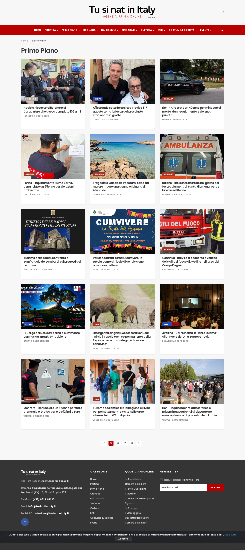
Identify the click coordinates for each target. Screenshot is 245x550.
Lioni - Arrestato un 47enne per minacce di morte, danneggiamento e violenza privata (191, 111)
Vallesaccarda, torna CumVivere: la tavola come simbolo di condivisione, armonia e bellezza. (118, 261)
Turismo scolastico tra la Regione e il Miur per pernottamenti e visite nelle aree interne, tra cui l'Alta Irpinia (121, 411)
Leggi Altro (230, 534)
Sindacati (128, 30)
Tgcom (129, 503)
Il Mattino (130, 493)
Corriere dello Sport (136, 522)
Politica (50, 30)
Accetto (123, 538)
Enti (160, 30)
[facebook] (223, 12)
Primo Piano (70, 30)
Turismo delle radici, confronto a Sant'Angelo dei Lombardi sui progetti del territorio (52, 261)
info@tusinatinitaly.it (42, 506)
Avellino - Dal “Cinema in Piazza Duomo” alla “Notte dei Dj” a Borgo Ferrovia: (189, 335)
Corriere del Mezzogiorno (139, 498)
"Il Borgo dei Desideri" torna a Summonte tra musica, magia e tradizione (52, 335)
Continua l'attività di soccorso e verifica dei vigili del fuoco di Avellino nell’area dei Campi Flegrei (190, 261)
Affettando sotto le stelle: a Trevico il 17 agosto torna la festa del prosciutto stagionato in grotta (120, 111)
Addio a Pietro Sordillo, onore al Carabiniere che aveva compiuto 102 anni (52, 109)
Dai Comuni (108, 30)
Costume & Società (181, 30)
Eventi (204, 30)
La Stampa (131, 508)
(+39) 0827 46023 (43, 499)
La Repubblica (133, 479)
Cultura (146, 30)
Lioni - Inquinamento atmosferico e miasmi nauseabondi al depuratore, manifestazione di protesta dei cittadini (189, 411)
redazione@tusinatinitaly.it (51, 513)
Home (37, 30)
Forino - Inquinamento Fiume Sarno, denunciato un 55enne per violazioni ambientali (49, 186)
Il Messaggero (133, 513)
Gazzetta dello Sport (137, 517)
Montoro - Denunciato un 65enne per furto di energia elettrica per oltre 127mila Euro (53, 410)
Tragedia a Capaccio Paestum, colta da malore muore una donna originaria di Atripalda (121, 186)
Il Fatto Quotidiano (135, 488)
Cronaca (89, 30)
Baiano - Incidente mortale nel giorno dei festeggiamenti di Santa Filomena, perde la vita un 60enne (190, 186)
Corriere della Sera (135, 484)
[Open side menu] (22, 30)
